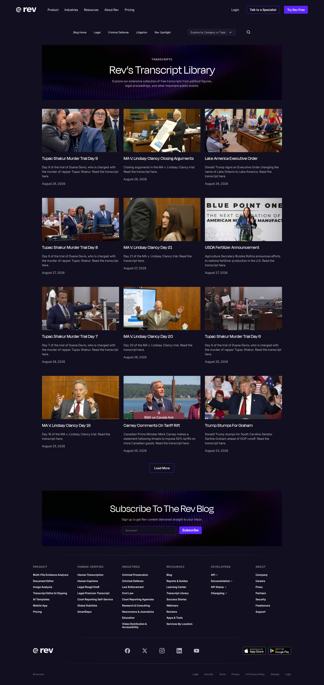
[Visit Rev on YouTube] (196, 650)
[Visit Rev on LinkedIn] (179, 650)
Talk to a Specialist (263, 10)
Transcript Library (177, 593)
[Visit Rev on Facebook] (127, 650)
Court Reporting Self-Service (95, 599)
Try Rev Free (296, 10)
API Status (218, 587)
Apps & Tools (174, 617)
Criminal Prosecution (135, 574)
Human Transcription (90, 574)
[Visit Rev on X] (144, 650)
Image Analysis (42, 587)
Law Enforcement (133, 587)
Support (261, 611)
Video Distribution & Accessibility (134, 625)
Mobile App (40, 605)
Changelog (219, 593)
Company (262, 574)
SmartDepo (84, 611)
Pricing (37, 611)
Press (259, 587)
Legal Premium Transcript (93, 593)
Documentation (221, 581)
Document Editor (43, 581)
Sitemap (275, 674)
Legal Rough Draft (88, 587)
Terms (222, 674)
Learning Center (176, 587)
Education (128, 617)
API (214, 574)
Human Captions (87, 581)
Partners (261, 593)
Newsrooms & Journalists (138, 611)
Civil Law (128, 593)
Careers (260, 581)
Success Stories (176, 599)
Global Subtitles (87, 605)
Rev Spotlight (163, 32)
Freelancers (263, 605)
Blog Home (79, 32)
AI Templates (41, 599)
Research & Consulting (136, 605)
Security (261, 599)
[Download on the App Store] (254, 650)
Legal (97, 32)
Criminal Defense (118, 32)
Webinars (172, 605)
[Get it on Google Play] (279, 650)
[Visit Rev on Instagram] (162, 650)
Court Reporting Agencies (138, 599)
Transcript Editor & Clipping (50, 593)
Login (288, 674)
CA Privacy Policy (255, 674)
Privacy (236, 674)
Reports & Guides (177, 581)
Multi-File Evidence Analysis (50, 574)
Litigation (141, 32)
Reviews (171, 611)
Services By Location (179, 623)
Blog (169, 574)
